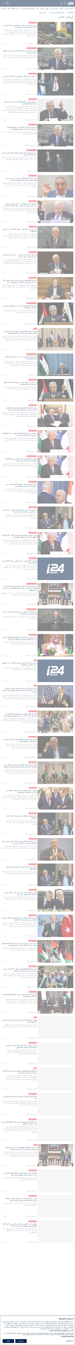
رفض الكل (21, 1341)
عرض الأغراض (70, 1341)
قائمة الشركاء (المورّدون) (67, 1336)
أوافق (8, 1341)
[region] (37, 1330)
